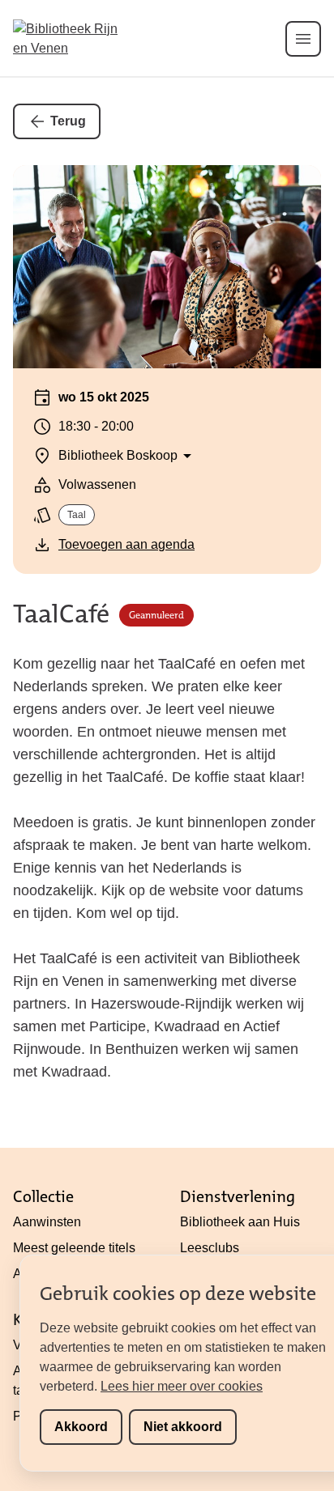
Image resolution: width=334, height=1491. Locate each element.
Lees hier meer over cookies (182, 1386)
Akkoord (81, 1427)
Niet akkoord (182, 1427)
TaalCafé (61, 615)
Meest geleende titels (74, 1248)
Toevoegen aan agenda (126, 544)
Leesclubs (209, 1248)
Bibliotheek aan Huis (240, 1222)
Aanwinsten (47, 1222)
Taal (76, 514)
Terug (68, 121)
